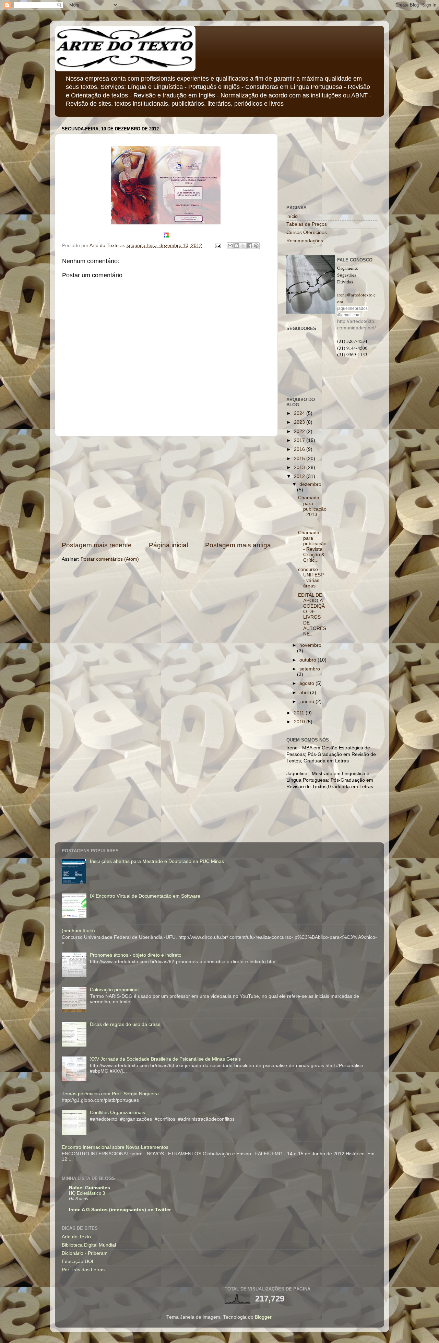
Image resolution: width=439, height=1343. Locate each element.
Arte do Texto (76, 1236)
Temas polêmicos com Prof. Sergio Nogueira (110, 1093)
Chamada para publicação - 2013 (312, 506)
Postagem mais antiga (238, 545)
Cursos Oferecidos (306, 232)
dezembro (310, 484)
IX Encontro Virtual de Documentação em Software (145, 896)
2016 (300, 449)
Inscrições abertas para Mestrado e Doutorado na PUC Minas (157, 861)
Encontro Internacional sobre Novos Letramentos (115, 1147)
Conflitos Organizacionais (117, 1112)
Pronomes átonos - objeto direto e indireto (135, 955)
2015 (300, 458)
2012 (300, 476)
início (292, 216)
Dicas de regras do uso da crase (125, 1024)
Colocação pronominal (114, 989)
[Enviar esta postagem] (218, 245)
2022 (300, 431)
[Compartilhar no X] (243, 245)
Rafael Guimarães (89, 1187)
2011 (300, 712)
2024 (300, 413)
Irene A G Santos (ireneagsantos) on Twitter (120, 1209)
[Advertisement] (166, 489)
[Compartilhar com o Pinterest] (256, 245)
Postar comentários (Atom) (110, 559)
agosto (307, 683)
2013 (300, 467)
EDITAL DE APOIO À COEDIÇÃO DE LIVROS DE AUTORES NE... (312, 615)
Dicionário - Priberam (85, 1253)
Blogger (263, 1317)
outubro (308, 660)
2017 (300, 440)
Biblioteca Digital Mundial (89, 1245)
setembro (309, 669)
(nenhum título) (78, 930)
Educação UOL (78, 1261)
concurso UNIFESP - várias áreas (311, 578)
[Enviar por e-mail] (230, 245)
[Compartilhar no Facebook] (249, 245)
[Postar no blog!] (236, 245)
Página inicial (168, 545)
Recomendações (304, 240)
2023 (300, 422)
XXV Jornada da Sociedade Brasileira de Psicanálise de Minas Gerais (165, 1059)
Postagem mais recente (97, 545)
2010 (300, 721)
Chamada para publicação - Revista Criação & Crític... (312, 546)
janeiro (307, 701)
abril (304, 692)
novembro (310, 645)
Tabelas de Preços (306, 224)
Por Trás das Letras (83, 1269)
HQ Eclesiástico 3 (87, 1193)
